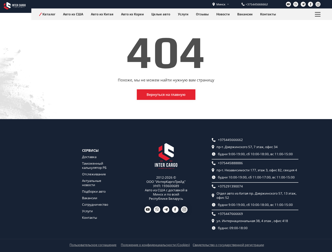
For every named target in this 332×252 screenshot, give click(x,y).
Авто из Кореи (132, 14)
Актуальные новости (91, 183)
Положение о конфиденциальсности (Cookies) (155, 245)
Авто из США (73, 14)
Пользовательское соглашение (93, 245)
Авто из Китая (102, 14)
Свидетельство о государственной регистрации (228, 245)
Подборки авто (94, 191)
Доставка (89, 157)
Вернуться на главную (166, 94)
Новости (223, 14)
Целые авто (160, 14)
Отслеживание (94, 174)
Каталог (48, 14)
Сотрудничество (95, 204)
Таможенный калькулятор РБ (94, 165)
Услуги (183, 14)
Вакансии (244, 14)
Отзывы (202, 14)
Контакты (268, 14)
